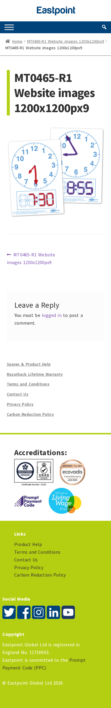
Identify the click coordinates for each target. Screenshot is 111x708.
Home (17, 41)
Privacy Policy (20, 404)
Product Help (28, 544)
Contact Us (17, 394)
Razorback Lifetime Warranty (35, 374)
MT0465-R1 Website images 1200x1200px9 (65, 41)
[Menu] (9, 27)
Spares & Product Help (29, 364)
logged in (52, 315)
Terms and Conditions (28, 384)
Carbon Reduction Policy (30, 414)
